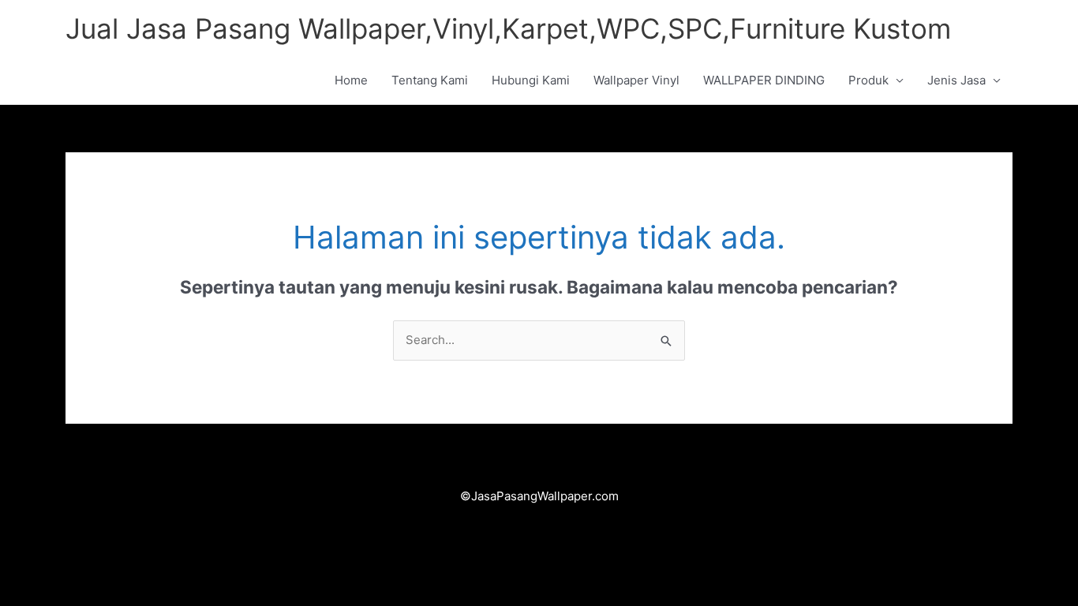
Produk (868, 80)
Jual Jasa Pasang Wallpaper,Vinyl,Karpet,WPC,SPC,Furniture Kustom (508, 28)
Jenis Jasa (956, 80)
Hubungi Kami (531, 80)
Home (351, 80)
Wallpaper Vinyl (636, 80)
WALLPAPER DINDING (764, 80)
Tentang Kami (429, 80)
